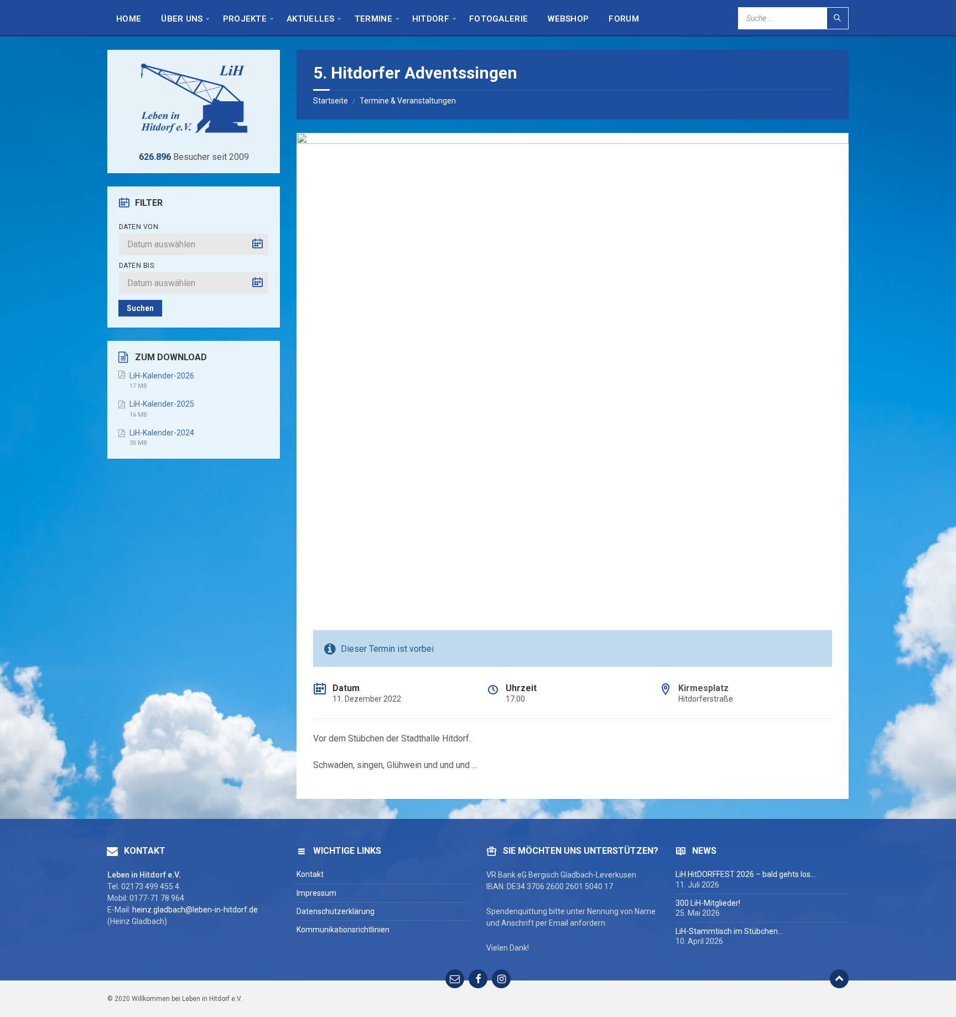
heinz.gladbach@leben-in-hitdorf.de (195, 909)
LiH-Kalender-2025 (161, 403)
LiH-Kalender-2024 (161, 432)
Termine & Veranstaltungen (408, 100)
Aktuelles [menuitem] (311, 19)
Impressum (316, 893)
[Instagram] (501, 978)
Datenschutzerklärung (336, 911)
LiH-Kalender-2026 (161, 375)
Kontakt (310, 874)
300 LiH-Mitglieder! (708, 903)
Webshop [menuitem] (568, 19)
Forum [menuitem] (624, 19)
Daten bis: (137, 265)
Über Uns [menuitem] (181, 19)
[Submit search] (838, 18)
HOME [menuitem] (128, 19)
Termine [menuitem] (373, 19)
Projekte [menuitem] (245, 19)
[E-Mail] (454, 978)
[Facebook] (478, 978)
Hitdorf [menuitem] (430, 19)
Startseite (330, 100)
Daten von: (139, 227)
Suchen (140, 308)
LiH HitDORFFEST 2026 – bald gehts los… (745, 874)
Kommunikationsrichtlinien (343, 929)
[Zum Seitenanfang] (839, 978)
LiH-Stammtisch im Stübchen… (729, 931)
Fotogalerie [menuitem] (498, 19)
